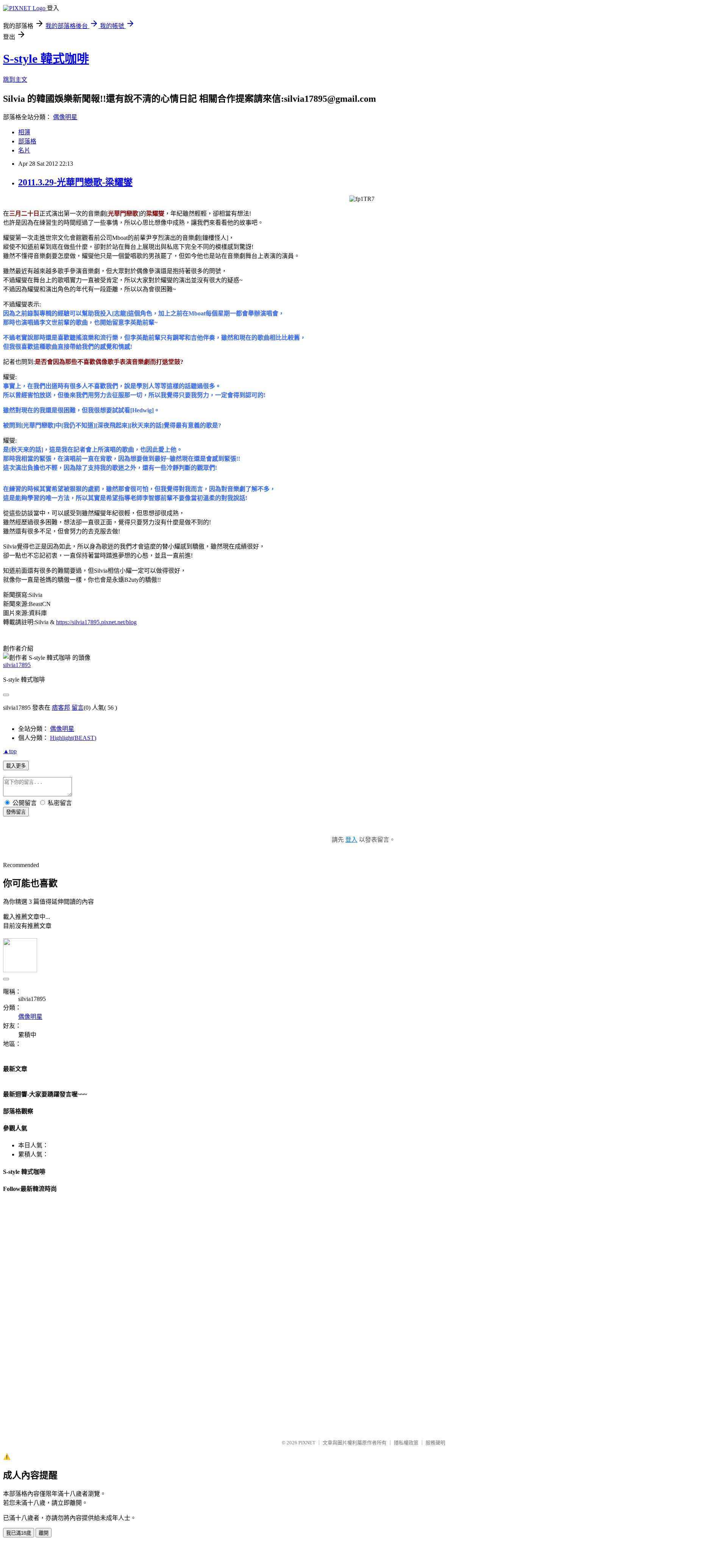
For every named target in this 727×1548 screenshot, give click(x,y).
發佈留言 (16, 812)
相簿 (24, 132)
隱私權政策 (406, 1442)
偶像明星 (65, 117)
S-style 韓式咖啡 (46, 58)
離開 (43, 1533)
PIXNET (306, 1442)
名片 (24, 150)
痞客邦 (61, 707)
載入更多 (16, 766)
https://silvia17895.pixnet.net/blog (96, 622)
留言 (78, 707)
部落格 (27, 141)
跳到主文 (15, 79)
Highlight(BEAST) (73, 738)
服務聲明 (435, 1442)
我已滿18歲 (18, 1533)
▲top (10, 751)
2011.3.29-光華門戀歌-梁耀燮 (75, 182)
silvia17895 (17, 665)
